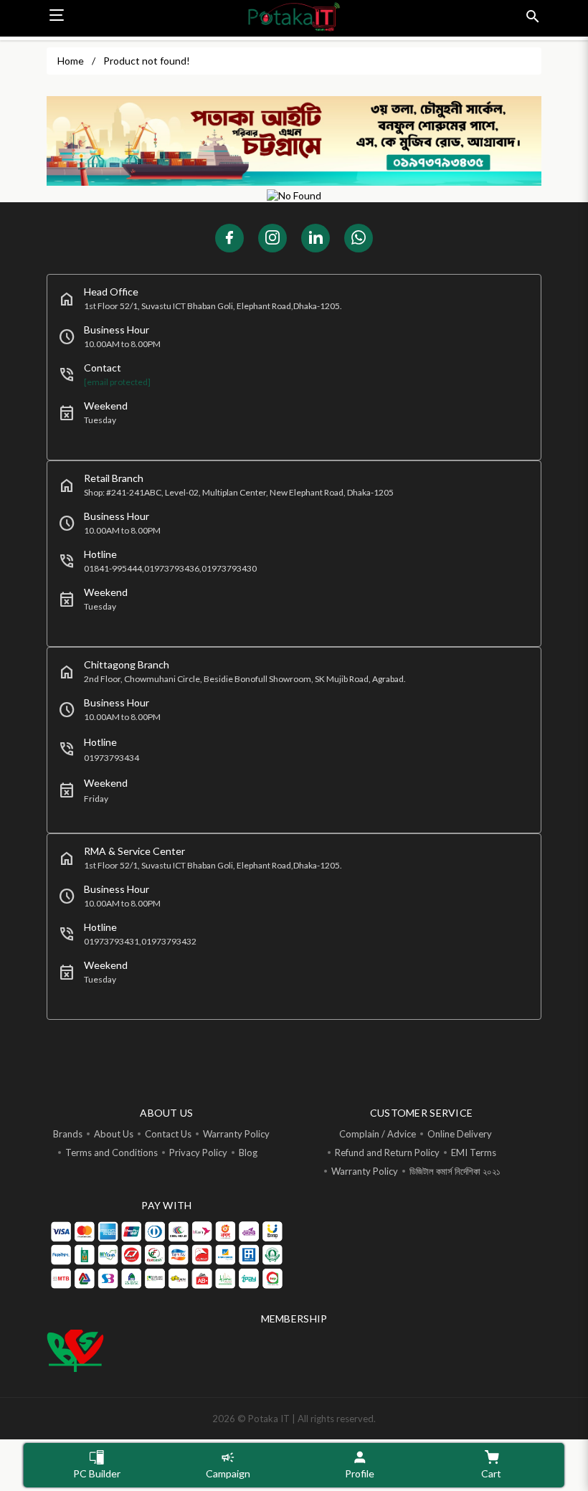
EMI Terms (473, 1152)
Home (70, 61)
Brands (67, 1134)
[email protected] (117, 382)
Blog (248, 1152)
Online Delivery (459, 1134)
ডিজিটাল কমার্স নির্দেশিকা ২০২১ (455, 1171)
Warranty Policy (236, 1134)
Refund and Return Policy (387, 1152)
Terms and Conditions (111, 1152)
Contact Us (168, 1134)
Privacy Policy (198, 1152)
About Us (113, 1134)
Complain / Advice (377, 1134)
